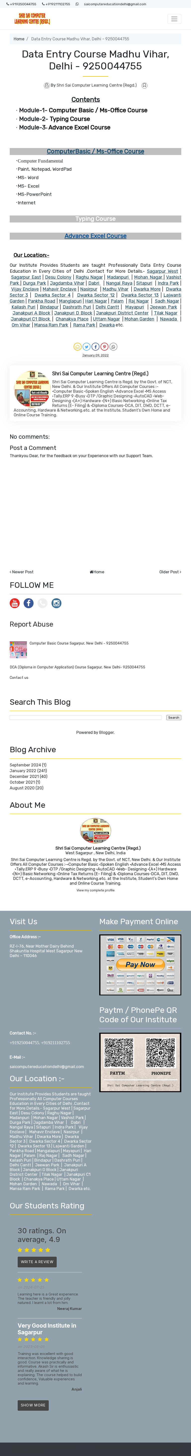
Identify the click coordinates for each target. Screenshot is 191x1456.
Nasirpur (71, 1132)
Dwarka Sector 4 (44, 1141)
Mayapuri (71, 1150)
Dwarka (76, 1188)
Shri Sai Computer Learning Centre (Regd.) (98, 848)
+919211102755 (57, 4)
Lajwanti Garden (68, 1146)
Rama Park (55, 1188)
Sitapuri (44, 1127)
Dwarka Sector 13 (34, 1146)
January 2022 (23, 770)
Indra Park (64, 1127)
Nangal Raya (21, 1127)
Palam (29, 1155)
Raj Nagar (48, 1155)
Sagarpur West (56, 1108)
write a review (37, 1262)
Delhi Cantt (21, 1165)
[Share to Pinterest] (104, 347)
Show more (33, 1405)
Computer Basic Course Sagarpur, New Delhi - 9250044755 (79, 643)
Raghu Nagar (59, 1113)
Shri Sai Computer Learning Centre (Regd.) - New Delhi (42, 1449)
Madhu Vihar (21, 1136)
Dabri (76, 1122)
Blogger (106, 732)
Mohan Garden (24, 1184)
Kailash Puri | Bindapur (30, 1160)
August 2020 (22, 788)
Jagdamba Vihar (48, 1122)
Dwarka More (49, 1136)
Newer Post (23, 572)
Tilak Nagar (52, 1174)
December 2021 (24, 776)
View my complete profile (96, 890)
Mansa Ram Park (25, 1188)
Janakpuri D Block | (40, 1169)
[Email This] (78, 347)
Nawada (49, 1184)
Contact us (19, 678)
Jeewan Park (47, 1165)
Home (19, 39)
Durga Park (20, 1122)
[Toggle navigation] (174, 19)
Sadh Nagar (73, 1155)
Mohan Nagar (45, 1117)
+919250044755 (22, 4)
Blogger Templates (113, 1447)
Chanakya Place (39, 1179)
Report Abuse (31, 624)
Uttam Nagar (69, 1179)
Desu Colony (32, 1113)
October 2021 (22, 782)
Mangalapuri (48, 1150)
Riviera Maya (142, 1447)
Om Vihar (71, 1184)
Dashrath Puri (67, 1160)
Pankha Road (22, 1150)
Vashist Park (73, 1117)
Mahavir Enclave (45, 1132)
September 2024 (25, 765)
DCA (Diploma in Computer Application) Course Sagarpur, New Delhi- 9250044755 (77, 667)
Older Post (169, 572)
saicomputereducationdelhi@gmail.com (115, 4)
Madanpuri (19, 1117)
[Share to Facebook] (95, 347)
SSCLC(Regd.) (168, 1447)
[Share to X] (87, 347)
